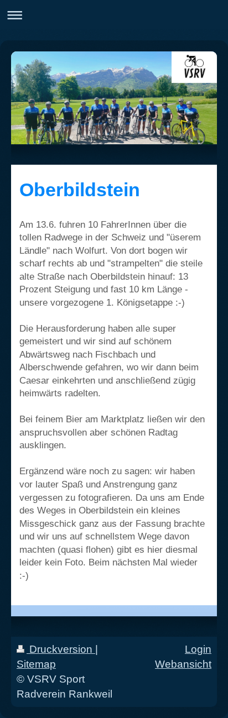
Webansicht (183, 664)
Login (198, 649)
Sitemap (36, 664)
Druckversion (61, 649)
